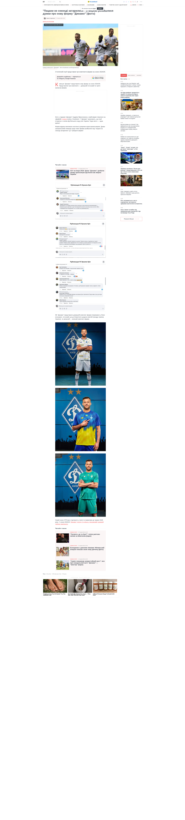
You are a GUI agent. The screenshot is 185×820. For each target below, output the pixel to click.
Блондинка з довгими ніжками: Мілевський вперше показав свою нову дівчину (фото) (87, 548)
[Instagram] (135, 2)
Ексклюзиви (90, 4)
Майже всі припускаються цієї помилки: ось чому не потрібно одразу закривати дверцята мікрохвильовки (130, 139)
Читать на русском (48, 21)
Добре (100, 8)
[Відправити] (60, 2)
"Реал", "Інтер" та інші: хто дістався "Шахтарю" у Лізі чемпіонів (129, 149)
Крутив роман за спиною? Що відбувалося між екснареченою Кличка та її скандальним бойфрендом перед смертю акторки (130, 127)
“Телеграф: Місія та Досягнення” (118, 4)
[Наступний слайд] (143, 5)
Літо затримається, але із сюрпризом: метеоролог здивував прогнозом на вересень (131, 202)
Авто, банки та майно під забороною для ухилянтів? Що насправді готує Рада (131, 211)
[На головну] (92, 2)
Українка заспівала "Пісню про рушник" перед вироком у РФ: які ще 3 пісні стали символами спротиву (131, 171)
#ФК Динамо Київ (56, 574)
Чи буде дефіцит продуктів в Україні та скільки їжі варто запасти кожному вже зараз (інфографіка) (130, 95)
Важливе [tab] (139, 75)
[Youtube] (131, 2)
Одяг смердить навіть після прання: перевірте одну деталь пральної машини (130, 193)
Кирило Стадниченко (51, 18)
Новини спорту (73, 168)
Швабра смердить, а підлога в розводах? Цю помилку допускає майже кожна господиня (130, 117)
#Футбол (48, 574)
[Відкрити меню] (44, 2)
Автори (134, 4)
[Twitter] (133, 2)
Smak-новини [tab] (131, 75)
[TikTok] (137, 2)
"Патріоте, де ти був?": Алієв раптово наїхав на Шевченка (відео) (85, 535)
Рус (141, 1)
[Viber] (126, 1)
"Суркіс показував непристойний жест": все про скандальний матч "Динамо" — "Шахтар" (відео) (87, 563)
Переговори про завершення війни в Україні (56, 4)
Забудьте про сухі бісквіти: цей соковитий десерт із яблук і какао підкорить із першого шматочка (131, 85)
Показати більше (129, 219)
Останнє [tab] (124, 75)
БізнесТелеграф (101, 4)
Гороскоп (142, 4)
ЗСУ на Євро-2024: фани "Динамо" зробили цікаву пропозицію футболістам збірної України (87, 172)
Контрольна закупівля (78, 4)
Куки (94, 8)
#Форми (64, 574)
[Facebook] (124, 2)
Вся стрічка (124, 79)
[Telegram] (128, 2)
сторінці (64, 119)
